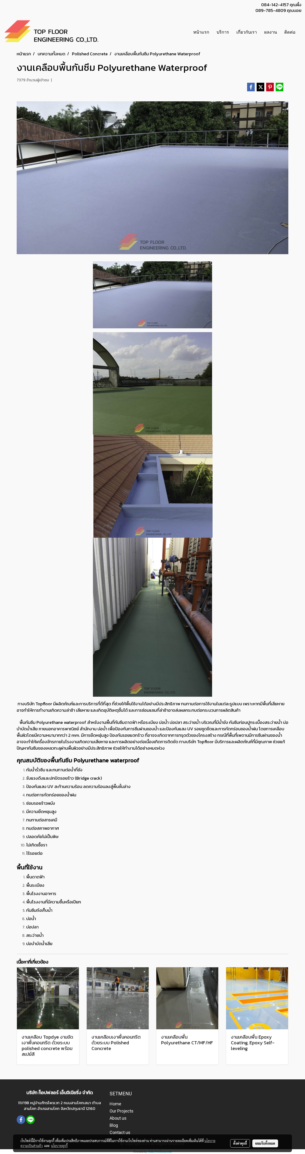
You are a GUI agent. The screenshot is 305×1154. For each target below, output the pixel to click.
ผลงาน (270, 32)
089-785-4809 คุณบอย (278, 10)
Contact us (120, 1132)
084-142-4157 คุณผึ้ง (281, 4)
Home (115, 1103)
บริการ (223, 32)
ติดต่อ (289, 32)
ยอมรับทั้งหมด (265, 1143)
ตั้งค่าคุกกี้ (240, 1143)
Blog (114, 1125)
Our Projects (121, 1110)
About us (118, 1118)
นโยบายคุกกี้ (59, 1146)
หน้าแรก (201, 32)
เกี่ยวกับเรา (246, 32)
